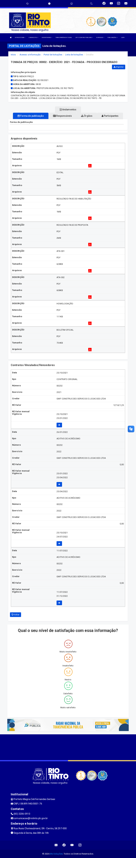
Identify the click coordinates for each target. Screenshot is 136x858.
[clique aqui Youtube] (72, 845)
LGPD (122, 37)
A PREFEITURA (19, 37)
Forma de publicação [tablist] (32, 116)
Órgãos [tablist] (87, 116)
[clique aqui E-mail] (56, 845)
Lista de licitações (74, 54)
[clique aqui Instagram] (80, 845)
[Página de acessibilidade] (71, 3)
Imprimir (119, 67)
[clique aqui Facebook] (64, 845)
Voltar (16, 614)
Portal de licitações (53, 54)
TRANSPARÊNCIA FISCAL (63, 37)
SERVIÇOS (99, 37)
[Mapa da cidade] (68, 746)
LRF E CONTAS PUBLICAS (83, 37)
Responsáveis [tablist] (64, 116)
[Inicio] (10, 37)
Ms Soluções (56, 854)
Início (13, 54)
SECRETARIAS (46, 37)
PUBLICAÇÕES (112, 37)
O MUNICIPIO (33, 37)
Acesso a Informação (30, 54)
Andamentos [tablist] (69, 109)
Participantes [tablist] (110, 116)
